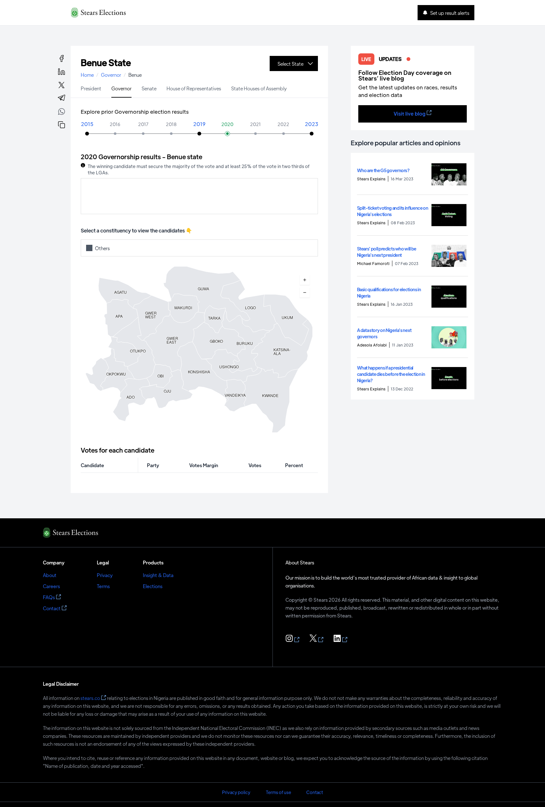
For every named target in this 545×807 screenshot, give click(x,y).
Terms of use (278, 792)
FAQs (49, 597)
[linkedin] (61, 71)
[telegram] (61, 98)
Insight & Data (158, 575)
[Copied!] (61, 125)
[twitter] (61, 85)
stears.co (90, 698)
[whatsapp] (61, 112)
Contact (52, 608)
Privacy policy (236, 792)
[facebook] (61, 58)
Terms (103, 586)
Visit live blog (409, 114)
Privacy (105, 575)
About (49, 575)
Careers (51, 586)
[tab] (91, 88)
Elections (152, 586)
